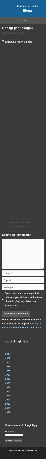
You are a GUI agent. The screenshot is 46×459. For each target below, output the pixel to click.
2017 (7, 387)
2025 (7, 354)
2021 (7, 370)
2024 (7, 358)
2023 (7, 362)
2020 (7, 375)
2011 (7, 412)
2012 (7, 408)
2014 (7, 400)
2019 (7, 379)
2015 (7, 395)
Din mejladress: (10, 432)
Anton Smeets (27, 6)
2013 (7, 404)
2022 (7, 366)
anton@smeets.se (30, 450)
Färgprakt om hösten (16, 226)
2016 (7, 391)
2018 (7, 383)
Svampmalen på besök (17, 222)
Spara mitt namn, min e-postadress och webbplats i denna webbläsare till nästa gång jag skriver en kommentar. (24, 299)
